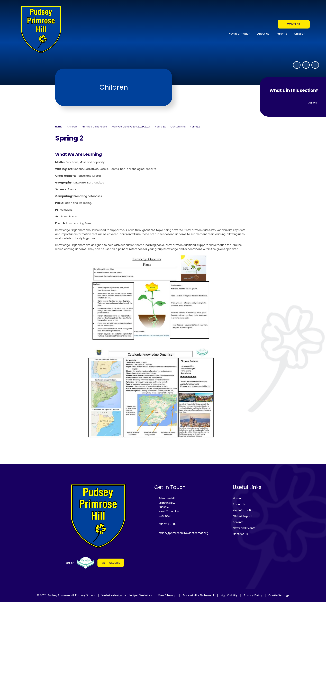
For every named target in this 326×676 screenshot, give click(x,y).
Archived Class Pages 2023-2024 (131, 126)
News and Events (244, 528)
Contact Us (240, 534)
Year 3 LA (160, 126)
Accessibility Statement (198, 595)
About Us (239, 504)
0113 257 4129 (167, 524)
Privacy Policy (253, 595)
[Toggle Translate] (272, 23)
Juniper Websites (140, 595)
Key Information (243, 510)
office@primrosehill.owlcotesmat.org (183, 533)
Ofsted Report (242, 516)
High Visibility (229, 595)
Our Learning (178, 126)
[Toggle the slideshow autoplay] (297, 65)
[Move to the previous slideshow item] (306, 65)
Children (72, 126)
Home (58, 126)
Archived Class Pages (94, 126)
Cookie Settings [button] (278, 595)
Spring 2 (195, 126)
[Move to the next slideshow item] (315, 65)
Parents (238, 522)
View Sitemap (167, 595)
